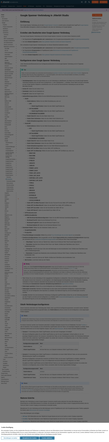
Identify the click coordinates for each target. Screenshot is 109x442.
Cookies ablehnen (47, 438)
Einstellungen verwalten (10, 438)
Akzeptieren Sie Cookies (30, 438)
